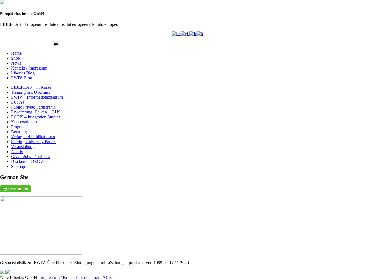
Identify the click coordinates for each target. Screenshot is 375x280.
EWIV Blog (21, 78)
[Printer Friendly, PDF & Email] (15, 188)
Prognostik (20, 126)
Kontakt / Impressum (29, 68)
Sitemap (18, 166)
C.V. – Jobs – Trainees (30, 156)
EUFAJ (17, 102)
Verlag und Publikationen (33, 136)
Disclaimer (89, 277)
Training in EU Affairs (30, 92)
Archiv (17, 151)
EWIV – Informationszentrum (37, 97)
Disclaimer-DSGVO (29, 161)
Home (16, 53)
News (16, 63)
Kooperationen (24, 122)
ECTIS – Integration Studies (35, 117)
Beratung (19, 131)
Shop (15, 58)
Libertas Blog (23, 73)
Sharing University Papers (33, 141)
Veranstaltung (23, 146)
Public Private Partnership (33, 107)
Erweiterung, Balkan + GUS (36, 112)
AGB (107, 277)
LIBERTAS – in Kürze (31, 87)
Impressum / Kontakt (59, 277)
